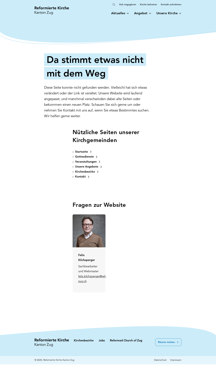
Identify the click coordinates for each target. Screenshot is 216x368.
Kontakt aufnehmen (171, 4)
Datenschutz (160, 360)
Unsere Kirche (167, 13)
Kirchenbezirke (84, 340)
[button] (168, 342)
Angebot (141, 13)
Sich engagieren (127, 4)
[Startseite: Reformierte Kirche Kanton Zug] (52, 10)
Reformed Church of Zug (126, 340)
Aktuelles (118, 13)
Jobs (102, 340)
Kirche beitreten (148, 4)
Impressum (175, 360)
